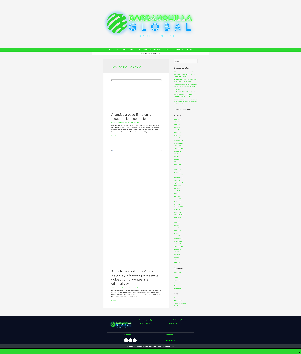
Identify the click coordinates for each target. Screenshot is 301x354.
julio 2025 (177, 154)
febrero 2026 (177, 135)
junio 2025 (177, 156)
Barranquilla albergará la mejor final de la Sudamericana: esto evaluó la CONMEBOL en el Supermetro (185, 101)
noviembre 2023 (178, 177)
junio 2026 (177, 124)
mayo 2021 (177, 257)
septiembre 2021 (178, 246)
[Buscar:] (186, 61)
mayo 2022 (177, 225)
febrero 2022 (177, 233)
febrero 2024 (177, 172)
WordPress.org (178, 306)
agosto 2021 (177, 249)
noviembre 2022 (178, 209)
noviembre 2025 (178, 143)
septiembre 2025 (179, 148)
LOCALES (133, 49)
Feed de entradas (179, 300)
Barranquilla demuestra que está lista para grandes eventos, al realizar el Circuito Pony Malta (185, 87)
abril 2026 (177, 130)
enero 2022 (177, 236)
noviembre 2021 (178, 241)
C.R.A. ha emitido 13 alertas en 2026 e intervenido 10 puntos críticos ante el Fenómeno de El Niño (184, 74)
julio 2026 (177, 122)
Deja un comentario (116, 122)
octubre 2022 (177, 212)
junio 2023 (177, 191)
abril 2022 (177, 228)
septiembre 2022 (179, 214)
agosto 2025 (177, 151)
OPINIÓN (189, 49)
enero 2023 (177, 204)
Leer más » (114, 136)
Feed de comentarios (180, 303)
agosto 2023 (177, 185)
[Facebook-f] (126, 340)
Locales (125, 122)
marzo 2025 (177, 164)
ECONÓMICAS (179, 49)
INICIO (111, 49)
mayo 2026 (177, 127)
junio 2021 (177, 254)
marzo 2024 (177, 169)
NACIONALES (143, 49)
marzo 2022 (177, 230)
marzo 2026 (177, 132)
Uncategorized (178, 288)
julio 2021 (176, 252)
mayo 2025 (177, 159)
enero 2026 (177, 138)
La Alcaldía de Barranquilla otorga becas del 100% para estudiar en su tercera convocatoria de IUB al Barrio (185, 94)
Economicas (177, 272)
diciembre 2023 (178, 175)
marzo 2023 (177, 199)
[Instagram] (130, 340)
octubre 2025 (177, 146)
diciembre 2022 (178, 207)
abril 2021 (176, 259)
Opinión (176, 282)
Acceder (176, 298)
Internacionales (178, 275)
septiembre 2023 (179, 183)
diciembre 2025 (178, 140)
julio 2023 (177, 188)
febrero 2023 (177, 201)
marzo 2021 (177, 262)
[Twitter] (135, 340)
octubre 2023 (178, 180)
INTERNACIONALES (156, 49)
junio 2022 (177, 222)
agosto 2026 (177, 119)
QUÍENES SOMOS (121, 49)
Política (176, 285)
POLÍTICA (169, 49)
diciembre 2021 (178, 238)
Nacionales (177, 280)
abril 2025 (177, 161)
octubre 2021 (177, 244)
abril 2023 (177, 196)
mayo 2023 (177, 193)
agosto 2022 (177, 217)
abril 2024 (177, 167)
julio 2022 (177, 220)
